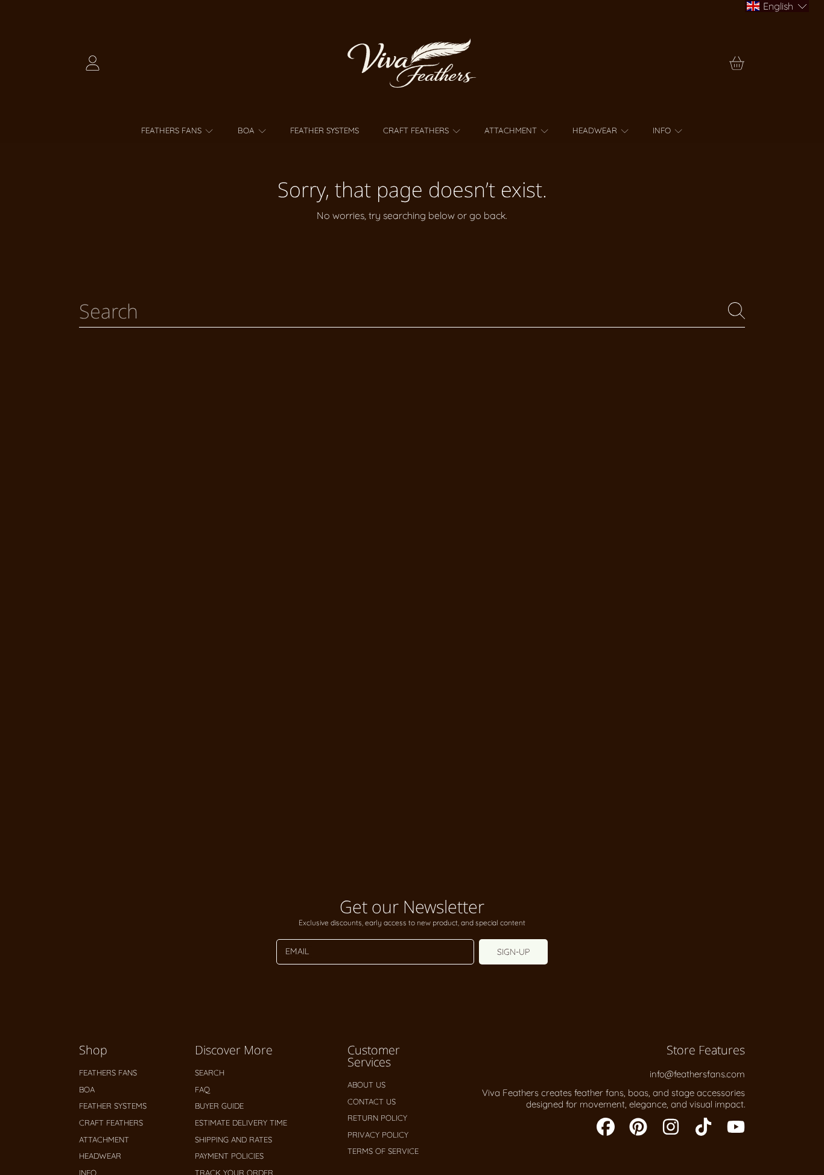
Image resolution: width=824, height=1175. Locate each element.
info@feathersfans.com (697, 1074)
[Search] (736, 310)
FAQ (202, 1089)
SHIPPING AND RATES (233, 1139)
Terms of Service (383, 1151)
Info (663, 130)
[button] (736, 63)
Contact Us (371, 1101)
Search (209, 1072)
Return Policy (377, 1118)
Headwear (596, 130)
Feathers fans (172, 130)
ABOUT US (366, 1084)
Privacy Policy (377, 1134)
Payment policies (229, 1156)
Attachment (511, 130)
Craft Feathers (417, 130)
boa (247, 130)
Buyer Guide (219, 1105)
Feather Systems (113, 1105)
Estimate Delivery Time (241, 1122)
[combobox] (412, 310)
